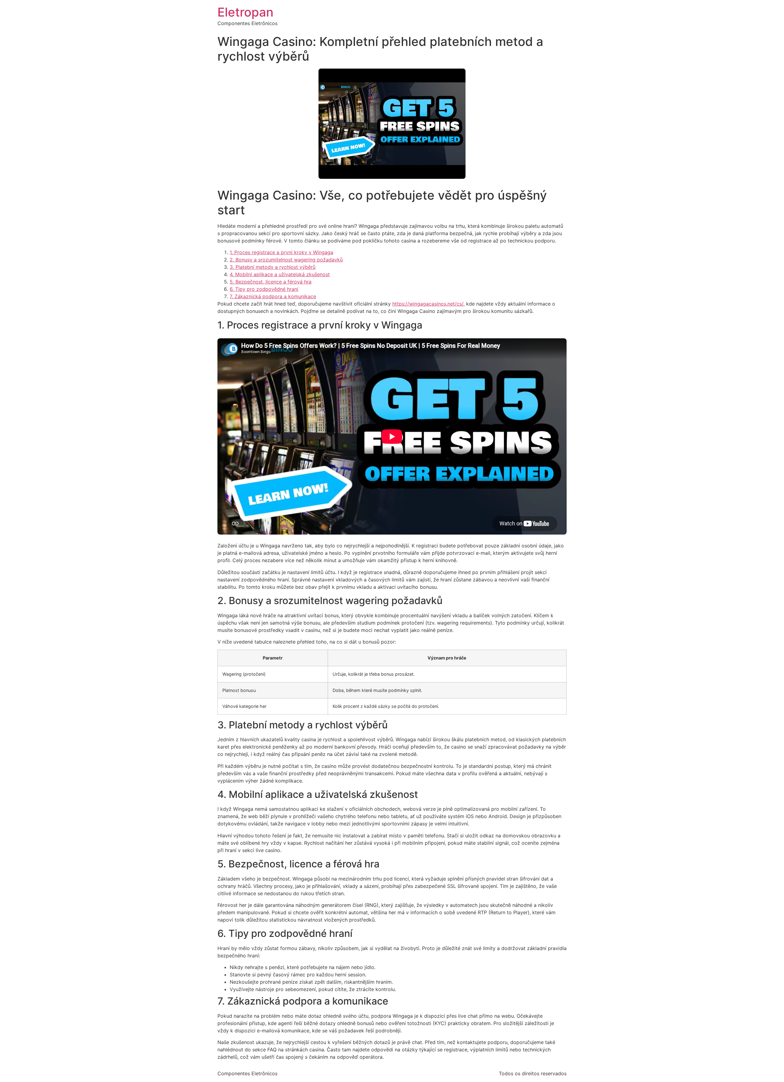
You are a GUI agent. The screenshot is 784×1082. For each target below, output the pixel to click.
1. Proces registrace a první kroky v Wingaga (281, 252)
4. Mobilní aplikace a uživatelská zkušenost (280, 274)
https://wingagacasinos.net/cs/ (427, 304)
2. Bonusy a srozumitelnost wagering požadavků (286, 260)
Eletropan (245, 12)
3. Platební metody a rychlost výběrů (272, 267)
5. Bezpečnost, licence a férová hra (270, 282)
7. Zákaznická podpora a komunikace (273, 296)
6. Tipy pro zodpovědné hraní (264, 289)
